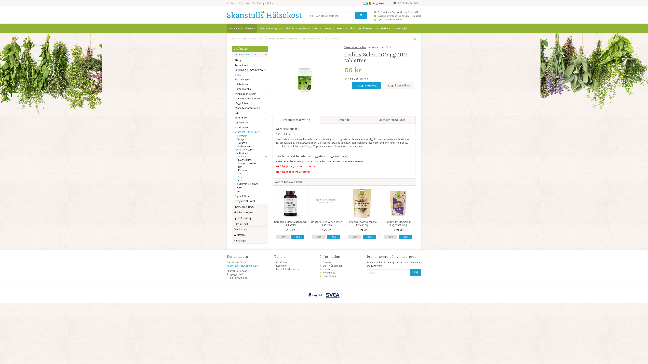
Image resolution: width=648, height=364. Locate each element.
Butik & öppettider (263, 3)
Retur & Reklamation (287, 269)
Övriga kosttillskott (245, 201)
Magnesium (244, 159)
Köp (297, 236)
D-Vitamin (241, 136)
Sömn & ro (241, 117)
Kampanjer (400, 28)
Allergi (238, 60)
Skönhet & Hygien (296, 28)
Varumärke (381, 28)
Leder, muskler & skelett (248, 98)
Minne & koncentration (247, 108)
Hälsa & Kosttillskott (240, 28)
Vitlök (238, 74)
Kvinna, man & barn (245, 93)
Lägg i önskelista (399, 85)
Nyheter (327, 269)
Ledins (355, 47)
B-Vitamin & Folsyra (247, 183)
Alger (239, 187)
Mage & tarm (242, 103)
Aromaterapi (241, 65)
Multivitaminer (244, 146)
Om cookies (329, 276)
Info (283, 236)
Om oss (327, 262)
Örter (237, 191)
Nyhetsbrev (329, 272)
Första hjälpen (242, 79)
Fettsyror (241, 139)
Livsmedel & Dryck (269, 28)
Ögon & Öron (242, 196)
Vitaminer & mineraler (247, 131)
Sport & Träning (321, 28)
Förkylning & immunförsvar (249, 69)
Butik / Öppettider (332, 265)
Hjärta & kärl (242, 84)
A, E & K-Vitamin (245, 149)
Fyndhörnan (365, 28)
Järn (240, 166)
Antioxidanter (243, 153)
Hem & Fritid (344, 28)
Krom (241, 180)
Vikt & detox (241, 127)
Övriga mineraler (247, 163)
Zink (240, 173)
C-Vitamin (241, 142)
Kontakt (231, 3)
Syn (237, 112)
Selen (241, 177)
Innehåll (344, 120)
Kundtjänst (282, 262)
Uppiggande (241, 122)
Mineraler (241, 156)
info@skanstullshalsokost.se (242, 265)
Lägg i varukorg (366, 85)
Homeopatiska (243, 88)
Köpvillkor (244, 3)
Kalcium (242, 170)
